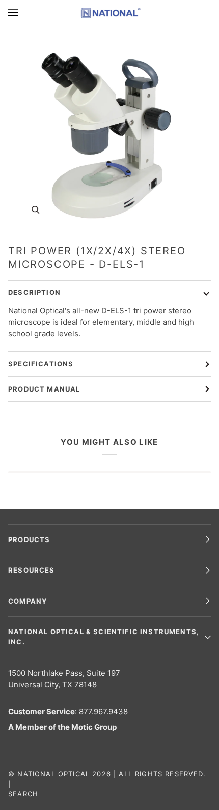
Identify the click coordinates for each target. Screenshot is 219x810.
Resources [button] (31, 570)
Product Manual (44, 389)
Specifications (40, 363)
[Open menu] (23, 13)
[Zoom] (109, 131)
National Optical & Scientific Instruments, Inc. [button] (103, 636)
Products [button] (29, 539)
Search (23, 794)
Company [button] (27, 601)
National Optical (53, 774)
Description (34, 292)
